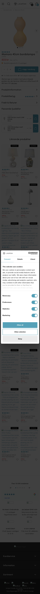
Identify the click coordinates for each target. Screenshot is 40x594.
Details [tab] (20, 259)
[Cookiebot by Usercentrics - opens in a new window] (28, 253)
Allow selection (20, 332)
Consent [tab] (7, 259)
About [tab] (32, 259)
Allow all (20, 325)
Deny (20, 339)
